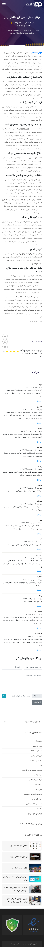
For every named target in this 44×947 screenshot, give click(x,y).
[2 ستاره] (14, 351)
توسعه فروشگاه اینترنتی (34, 804)
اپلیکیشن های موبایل (35, 813)
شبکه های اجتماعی (35, 780)
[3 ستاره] (10, 351)
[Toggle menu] (4, 4)
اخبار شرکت (38, 775)
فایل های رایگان (36, 755)
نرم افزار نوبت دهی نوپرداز (18, 856)
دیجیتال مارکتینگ (36, 751)
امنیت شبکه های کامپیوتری (33, 794)
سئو (41, 765)
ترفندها (39, 808)
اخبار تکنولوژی (37, 799)
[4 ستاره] (7, 351)
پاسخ (39, 401)
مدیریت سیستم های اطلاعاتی (32, 770)
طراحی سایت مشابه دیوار (18, 845)
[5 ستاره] (3, 351)
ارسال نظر (37, 702)
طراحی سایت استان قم (19, 868)
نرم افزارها (38, 784)
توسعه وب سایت (36, 760)
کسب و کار (38, 741)
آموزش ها (38, 789)
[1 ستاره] (17, 351)
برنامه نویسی (37, 746)
